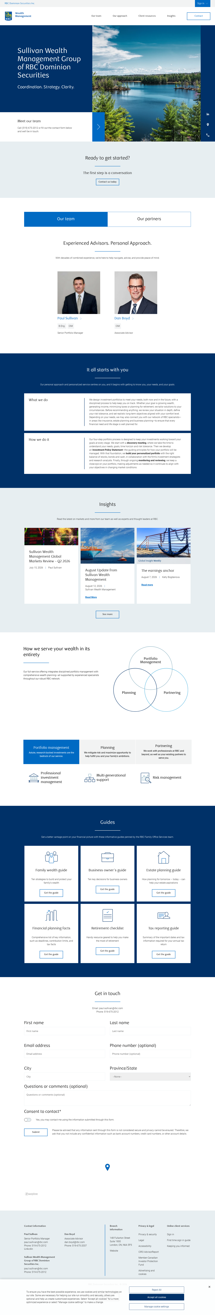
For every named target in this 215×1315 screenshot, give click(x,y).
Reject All (156, 1289)
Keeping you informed (178, 1246)
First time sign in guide (178, 1240)
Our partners (149, 219)
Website (114, 1250)
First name (34, 1023)
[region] (107, 1171)
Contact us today (108, 182)
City (27, 1069)
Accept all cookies (156, 1297)
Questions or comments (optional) (56, 1087)
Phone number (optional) (133, 1046)
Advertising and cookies (147, 1272)
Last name (119, 1023)
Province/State (123, 1069)
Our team (96, 16)
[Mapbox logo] (31, 1194)
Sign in (170, 1234)
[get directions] (107, 1167)
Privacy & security (148, 1234)
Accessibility (145, 1246)
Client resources (147, 16)
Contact (199, 16)
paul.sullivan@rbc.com (36, 1242)
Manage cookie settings (156, 1306)
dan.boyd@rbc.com (74, 1242)
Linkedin (28, 1249)
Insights (171, 16)
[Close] (209, 1287)
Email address (37, 1046)
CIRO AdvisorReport (149, 1252)
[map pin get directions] (107, 1167)
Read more (147, 584)
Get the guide (51, 893)
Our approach (120, 16)
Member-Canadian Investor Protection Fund (148, 1261)
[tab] (51, 752)
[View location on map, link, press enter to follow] (107, 1171)
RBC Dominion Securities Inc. (20, 3)
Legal (141, 1240)
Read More (91, 597)
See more (108, 614)
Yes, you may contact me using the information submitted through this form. (75, 1119)
